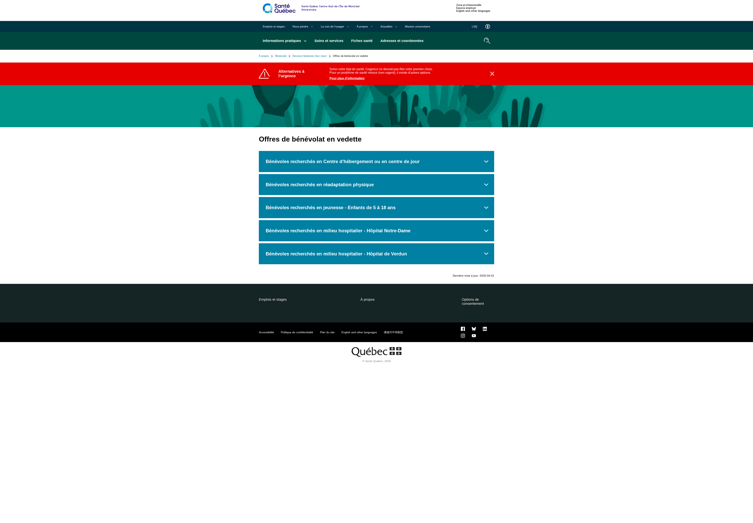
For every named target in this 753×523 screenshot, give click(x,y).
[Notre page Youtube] (474, 335)
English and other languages (473, 11)
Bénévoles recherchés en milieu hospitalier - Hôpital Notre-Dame (338, 230)
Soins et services (329, 41)
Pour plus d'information (347, 78)
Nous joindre (301, 26)
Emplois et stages (274, 26)
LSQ (474, 26)
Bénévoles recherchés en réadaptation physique (320, 184)
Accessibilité (266, 332)
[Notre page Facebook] (463, 328)
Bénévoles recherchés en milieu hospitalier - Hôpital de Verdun (336, 253)
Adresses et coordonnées (402, 41)
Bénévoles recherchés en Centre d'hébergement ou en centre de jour (343, 161)
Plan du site (327, 332)
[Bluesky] (474, 328)
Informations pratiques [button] (282, 41)
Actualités (386, 26)
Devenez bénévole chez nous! (310, 56)
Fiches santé (362, 41)
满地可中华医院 (393, 332)
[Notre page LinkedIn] (485, 328)
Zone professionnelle (468, 5)
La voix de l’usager (333, 26)
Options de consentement (473, 302)
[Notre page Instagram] (463, 335)
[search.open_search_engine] (487, 41)
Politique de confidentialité (297, 332)
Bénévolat (280, 56)
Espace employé (466, 8)
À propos (363, 26)
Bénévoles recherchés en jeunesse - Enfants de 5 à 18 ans (331, 207)
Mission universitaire (417, 26)
